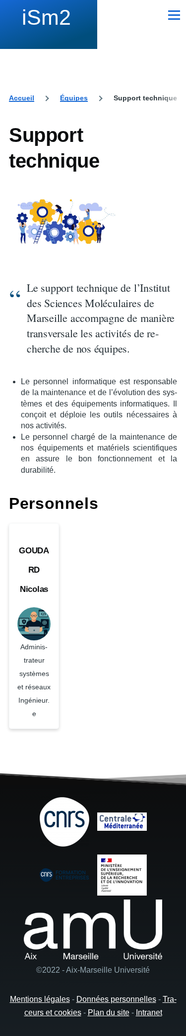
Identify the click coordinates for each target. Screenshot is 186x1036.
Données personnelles (116, 999)
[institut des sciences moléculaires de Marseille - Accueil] (48, 22)
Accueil (21, 98)
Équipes (74, 98)
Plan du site (108, 1012)
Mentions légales (40, 999)
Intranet (149, 1012)
